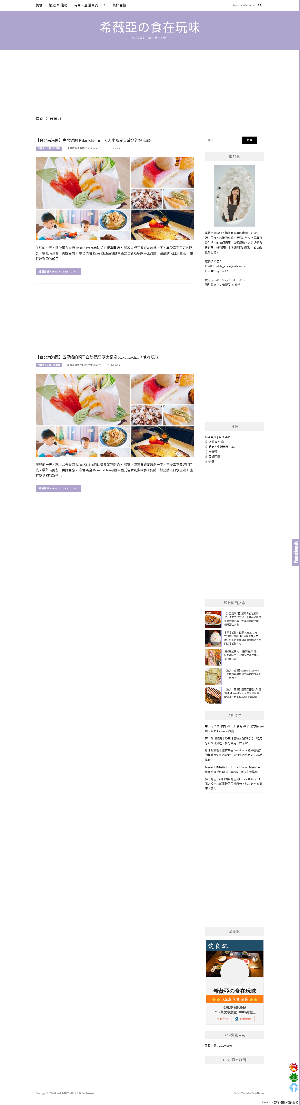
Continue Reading (64, 271)
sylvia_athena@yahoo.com (231, 266)
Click (296, 552)
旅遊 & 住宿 (58, 5)
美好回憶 (119, 5)
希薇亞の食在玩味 (150, 27)
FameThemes (257, 1093)
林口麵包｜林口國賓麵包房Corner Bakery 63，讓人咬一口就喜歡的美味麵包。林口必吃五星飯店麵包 (234, 784)
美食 (39, 5)
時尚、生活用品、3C (90, 5)
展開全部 (210, 437)
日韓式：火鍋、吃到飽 (49, 148)
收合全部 (224, 437)
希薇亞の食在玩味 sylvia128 (84, 148)
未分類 (213, 451)
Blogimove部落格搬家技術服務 (280, 1102)
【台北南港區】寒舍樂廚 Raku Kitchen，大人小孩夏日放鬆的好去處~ (94, 140)
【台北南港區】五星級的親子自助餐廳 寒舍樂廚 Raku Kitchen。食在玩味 (97, 357)
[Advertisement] (150, 80)
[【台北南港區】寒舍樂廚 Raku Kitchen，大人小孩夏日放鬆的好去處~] (115, 198)
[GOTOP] (293, 1088)
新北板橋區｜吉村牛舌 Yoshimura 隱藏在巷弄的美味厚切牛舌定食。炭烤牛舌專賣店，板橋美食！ (233, 755)
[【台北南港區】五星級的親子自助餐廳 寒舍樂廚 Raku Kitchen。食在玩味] (115, 415)
